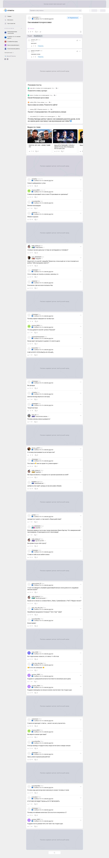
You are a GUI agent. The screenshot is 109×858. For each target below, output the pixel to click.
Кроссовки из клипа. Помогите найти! (42, 105)
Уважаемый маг (39, 483)
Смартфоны (39, 247)
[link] (39, 141)
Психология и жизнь (41, 416)
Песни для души (40, 598)
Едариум (38, 472)
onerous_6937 (33, 109)
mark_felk (32, 88)
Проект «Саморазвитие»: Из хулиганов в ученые (47, 112)
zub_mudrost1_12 (34, 116)
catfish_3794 (33, 102)
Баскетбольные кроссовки (38, 98)
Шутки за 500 (39, 540)
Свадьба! (38, 258)
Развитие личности (42, 109)
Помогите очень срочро (37, 91)
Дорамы (37, 527)
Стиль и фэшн (40, 102)
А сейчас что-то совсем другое (43, 19)
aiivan (31, 95)
